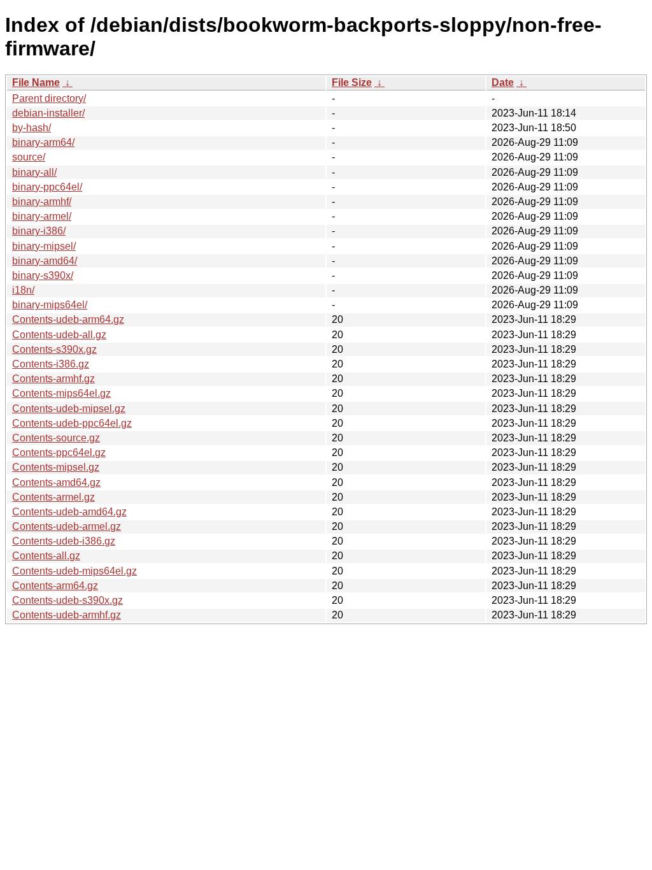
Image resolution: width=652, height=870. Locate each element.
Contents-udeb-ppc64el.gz (72, 423)
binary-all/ (34, 172)
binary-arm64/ (43, 142)
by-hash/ (31, 127)
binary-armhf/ (41, 201)
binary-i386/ (39, 230)
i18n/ (23, 290)
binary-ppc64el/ (47, 187)
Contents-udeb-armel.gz (66, 526)
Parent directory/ (49, 98)
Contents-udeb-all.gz (59, 334)
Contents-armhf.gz (53, 378)
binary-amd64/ (44, 260)
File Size (352, 82)
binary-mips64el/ (49, 304)
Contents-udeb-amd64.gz (69, 511)
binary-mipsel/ (44, 246)
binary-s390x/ (42, 275)
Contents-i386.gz (50, 364)
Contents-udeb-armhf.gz (66, 615)
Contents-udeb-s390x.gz (67, 600)
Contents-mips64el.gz (61, 393)
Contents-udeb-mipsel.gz (68, 408)
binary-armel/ (41, 216)
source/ (28, 157)
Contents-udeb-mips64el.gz (74, 571)
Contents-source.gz (56, 437)
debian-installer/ (48, 113)
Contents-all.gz (46, 555)
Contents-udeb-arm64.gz (68, 319)
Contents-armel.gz (53, 497)
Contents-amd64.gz (56, 482)
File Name (36, 82)
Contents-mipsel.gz (55, 467)
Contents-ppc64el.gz (59, 452)
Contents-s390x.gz (54, 349)
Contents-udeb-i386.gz (63, 541)
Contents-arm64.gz (55, 585)
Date (503, 82)
